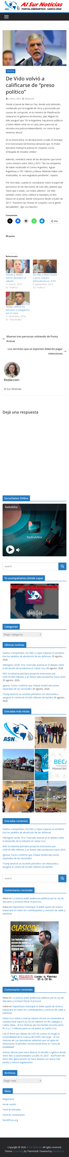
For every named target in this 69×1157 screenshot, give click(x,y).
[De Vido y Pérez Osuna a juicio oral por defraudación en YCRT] (45, 266)
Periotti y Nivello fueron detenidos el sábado (16, 278)
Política (10, 71)
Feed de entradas (12, 1109)
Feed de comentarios (14, 1114)
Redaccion (29, 98)
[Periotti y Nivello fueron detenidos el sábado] (18, 266)
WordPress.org (10, 1120)
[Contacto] (18, 732)
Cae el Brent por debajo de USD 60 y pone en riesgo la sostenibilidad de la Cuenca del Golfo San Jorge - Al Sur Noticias (31, 1037)
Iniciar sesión (9, 1104)
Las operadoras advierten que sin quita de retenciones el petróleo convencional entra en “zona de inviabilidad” (31, 1044)
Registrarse (8, 1099)
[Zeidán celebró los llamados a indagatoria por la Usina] (18, 298)
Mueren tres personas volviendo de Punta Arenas (32, 339)
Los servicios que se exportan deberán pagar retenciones (35, 351)
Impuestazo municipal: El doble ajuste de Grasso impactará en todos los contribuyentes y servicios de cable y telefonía (34, 910)
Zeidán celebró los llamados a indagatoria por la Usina (18, 310)
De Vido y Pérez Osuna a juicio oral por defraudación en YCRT (45, 278)
